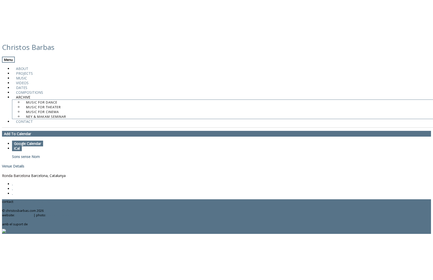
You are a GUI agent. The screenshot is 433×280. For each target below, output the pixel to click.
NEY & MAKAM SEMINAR (46, 116)
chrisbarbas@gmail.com (33, 201)
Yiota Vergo (24, 215)
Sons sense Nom (26, 156)
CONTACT (24, 121)
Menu (8, 59)
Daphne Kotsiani (59, 215)
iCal (17, 148)
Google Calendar (27, 143)
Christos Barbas (28, 47)
